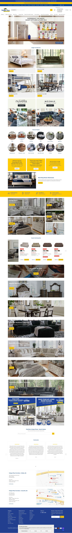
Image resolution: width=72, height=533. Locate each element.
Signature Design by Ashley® (23, 255)
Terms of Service (21, 523)
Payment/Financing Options (45, 14)
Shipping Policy (21, 522)
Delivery (51, 14)
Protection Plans (21, 518)
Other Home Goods (62, 14)
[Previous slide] (10, 30)
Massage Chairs (21, 14)
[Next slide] (62, 30)
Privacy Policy (21, 519)
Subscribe (31, 518)
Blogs (30, 519)
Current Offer (31, 516)
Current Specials (36, 14)
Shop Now (11, 71)
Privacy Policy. (27, 528)
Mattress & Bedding (9, 14)
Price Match (56, 14)
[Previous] (6, 251)
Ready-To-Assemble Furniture (28, 14)
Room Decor (15, 14)
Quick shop (22, 259)
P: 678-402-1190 (59, 11)
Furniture (2, 14)
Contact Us (31, 513)
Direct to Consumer (21, 512)
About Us (20, 516)
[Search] (51, 10)
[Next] (66, 251)
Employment (20, 517)
